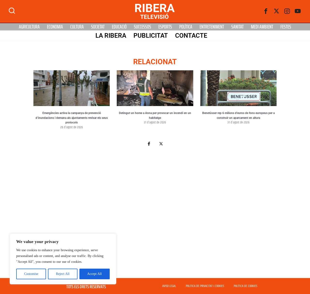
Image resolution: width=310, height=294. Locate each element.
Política (185, 26)
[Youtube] (298, 11)
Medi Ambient (262, 26)
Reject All (63, 274)
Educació (119, 26)
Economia (55, 26)
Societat (98, 26)
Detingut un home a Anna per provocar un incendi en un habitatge (155, 115)
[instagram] (287, 11)
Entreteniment (212, 26)
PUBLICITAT (150, 35)
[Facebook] (266, 11)
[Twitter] (276, 11)
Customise (31, 274)
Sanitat (237, 26)
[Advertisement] (155, 215)
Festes (285, 26)
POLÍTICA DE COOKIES (245, 286)
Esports (165, 26)
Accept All (94, 274)
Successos (142, 26)
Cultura (77, 26)
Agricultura (29, 26)
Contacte (191, 35)
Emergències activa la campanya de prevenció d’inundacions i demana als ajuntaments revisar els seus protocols (72, 117)
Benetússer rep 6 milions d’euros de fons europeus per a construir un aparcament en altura (238, 115)
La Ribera (110, 35)
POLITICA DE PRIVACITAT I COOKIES (205, 286)
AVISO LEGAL (169, 286)
